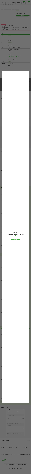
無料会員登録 (15, 239)
